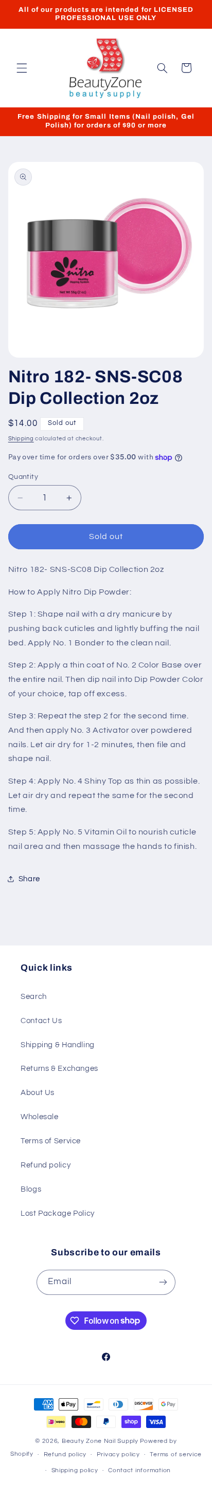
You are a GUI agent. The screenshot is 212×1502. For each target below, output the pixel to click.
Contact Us (41, 1021)
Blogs (31, 1189)
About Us (38, 1093)
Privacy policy (118, 1454)
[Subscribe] (163, 1282)
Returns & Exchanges (59, 1068)
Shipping (21, 438)
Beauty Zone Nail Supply (100, 1441)
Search (34, 996)
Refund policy (45, 1165)
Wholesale (40, 1117)
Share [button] (29, 879)
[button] (21, 68)
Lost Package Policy (58, 1213)
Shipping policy (74, 1470)
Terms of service (176, 1454)
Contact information (139, 1470)
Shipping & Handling (58, 1045)
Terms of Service (51, 1141)
